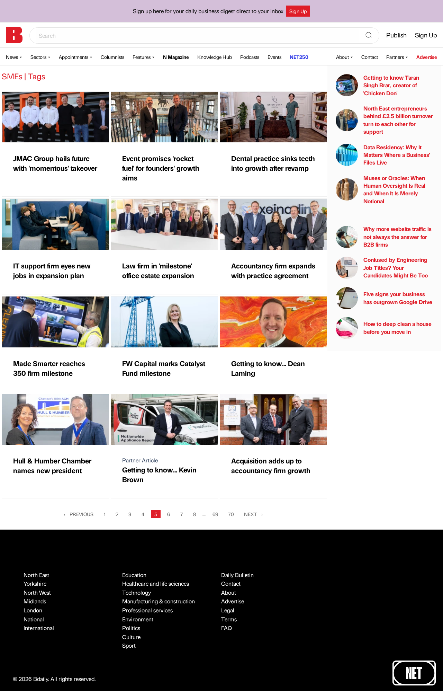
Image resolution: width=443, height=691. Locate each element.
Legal (227, 610)
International (39, 627)
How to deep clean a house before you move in (397, 327)
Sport (129, 645)
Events (274, 57)
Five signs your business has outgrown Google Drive (397, 297)
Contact (369, 57)
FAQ (226, 627)
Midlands (35, 601)
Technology (136, 592)
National (34, 619)
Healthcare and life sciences (155, 583)
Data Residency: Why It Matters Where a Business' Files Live (396, 154)
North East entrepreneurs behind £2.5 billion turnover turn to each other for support (398, 120)
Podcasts (249, 57)
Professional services (147, 610)
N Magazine (176, 57)
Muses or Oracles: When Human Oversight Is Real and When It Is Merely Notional (394, 189)
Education (134, 574)
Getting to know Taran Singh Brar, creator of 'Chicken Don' (391, 85)
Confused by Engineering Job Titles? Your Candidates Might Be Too (395, 267)
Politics (131, 627)
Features (142, 57)
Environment (137, 619)
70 (231, 514)
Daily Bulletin (237, 574)
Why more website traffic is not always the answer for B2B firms (397, 236)
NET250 (299, 57)
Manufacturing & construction (158, 601)
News (12, 57)
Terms (229, 619)
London (33, 610)
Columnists (112, 57)
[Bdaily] (14, 35)
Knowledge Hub (214, 57)
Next (253, 514)
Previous (78, 514)
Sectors (38, 57)
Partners (395, 57)
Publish (396, 35)
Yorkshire (35, 583)
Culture (131, 636)
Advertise (426, 57)
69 (215, 514)
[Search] (369, 35)
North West (37, 592)
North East (36, 574)
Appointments (73, 57)
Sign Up (298, 11)
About (342, 57)
